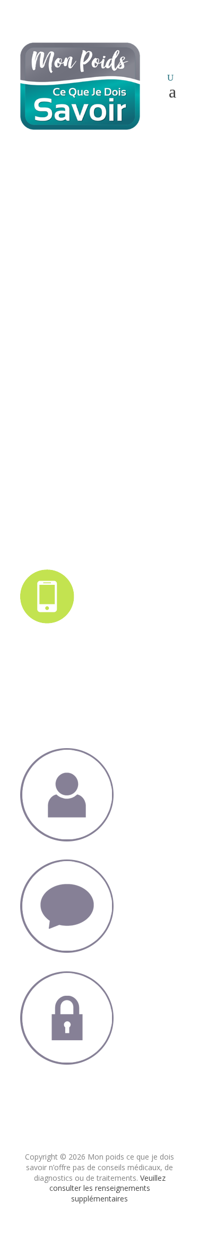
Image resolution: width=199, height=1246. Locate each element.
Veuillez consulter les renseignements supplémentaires (107, 1188)
